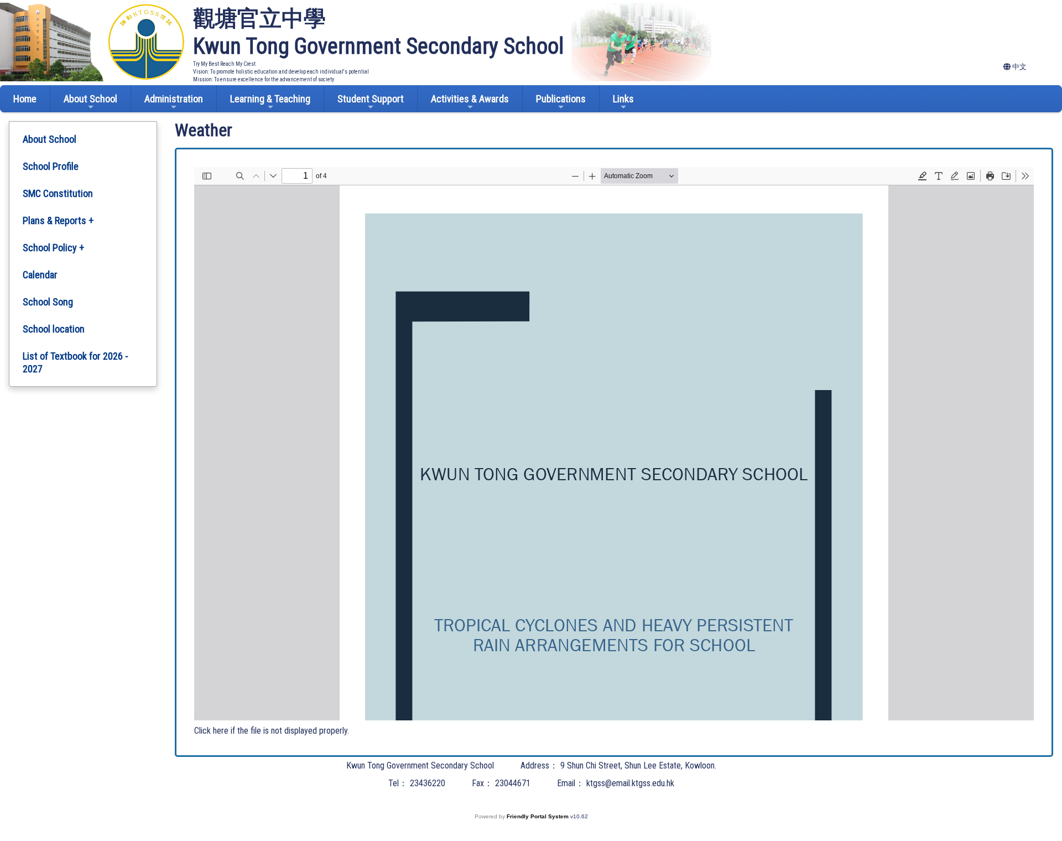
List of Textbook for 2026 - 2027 (75, 362)
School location (54, 329)
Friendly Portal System (538, 816)
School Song (48, 302)
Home (25, 99)
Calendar (40, 275)
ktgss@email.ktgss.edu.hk (630, 783)
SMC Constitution (58, 193)
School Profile (51, 166)
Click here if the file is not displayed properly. (271, 730)
